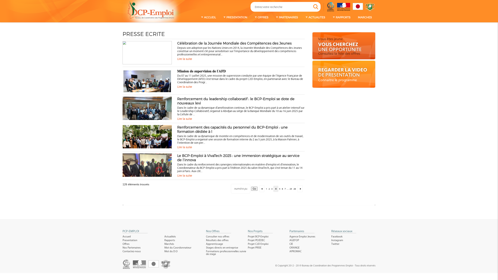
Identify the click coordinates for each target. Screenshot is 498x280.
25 (291, 189)
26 (295, 189)
